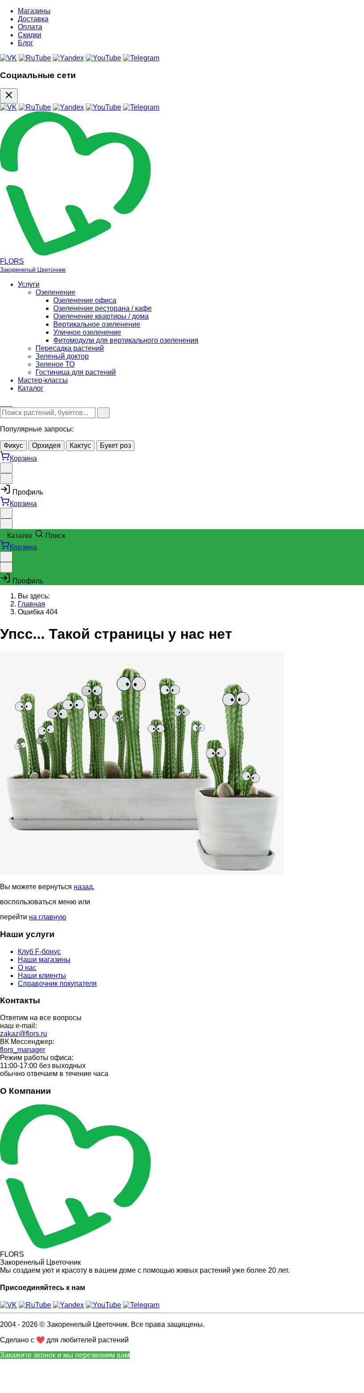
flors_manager (22, 1049)
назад (83, 886)
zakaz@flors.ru (23, 1033)
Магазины (34, 11)
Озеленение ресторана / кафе (102, 308)
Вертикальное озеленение (96, 324)
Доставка (33, 19)
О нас (27, 967)
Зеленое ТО (55, 364)
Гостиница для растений (76, 372)
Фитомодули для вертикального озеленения (125, 340)
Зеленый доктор (62, 356)
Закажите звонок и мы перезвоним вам (65, 1355)
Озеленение (55, 292)
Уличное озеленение (87, 332)
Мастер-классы (43, 380)
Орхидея (46, 445)
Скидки (29, 35)
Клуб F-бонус (39, 951)
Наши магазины (44, 959)
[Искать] (103, 413)
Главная (31, 604)
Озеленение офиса (84, 300)
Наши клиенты (42, 975)
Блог (25, 43)
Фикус (13, 445)
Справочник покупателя (57, 983)
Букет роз (115, 445)
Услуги (29, 284)
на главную (47, 917)
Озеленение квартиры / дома (101, 316)
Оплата (30, 27)
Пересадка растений (70, 348)
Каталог (31, 388)
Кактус (80, 445)
